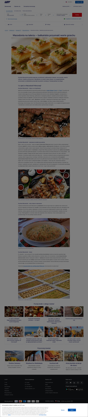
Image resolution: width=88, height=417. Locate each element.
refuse (9, 414)
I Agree (71, 409)
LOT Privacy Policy (42, 414)
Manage (62, 409)
